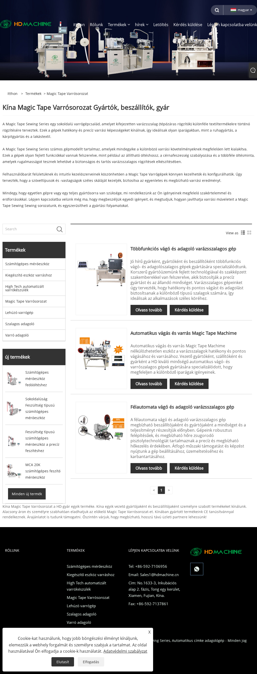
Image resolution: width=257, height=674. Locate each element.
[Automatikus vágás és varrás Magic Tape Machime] (101, 353)
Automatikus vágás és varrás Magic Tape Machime (184, 333)
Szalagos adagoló (19, 323)
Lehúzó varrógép (19, 312)
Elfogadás (91, 661)
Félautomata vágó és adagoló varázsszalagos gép (182, 407)
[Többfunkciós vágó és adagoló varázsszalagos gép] (101, 268)
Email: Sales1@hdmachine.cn (153, 574)
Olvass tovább (149, 310)
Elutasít (62, 661)
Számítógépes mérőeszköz (27, 263)
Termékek (33, 93)
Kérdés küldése (189, 310)
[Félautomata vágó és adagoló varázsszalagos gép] (101, 427)
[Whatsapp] (196, 569)
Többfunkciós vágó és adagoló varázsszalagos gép (183, 249)
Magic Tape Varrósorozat (26, 301)
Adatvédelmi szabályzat (125, 651)
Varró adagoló (17, 335)
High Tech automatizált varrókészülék (24, 288)
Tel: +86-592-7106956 (147, 566)
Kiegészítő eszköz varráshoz (28, 275)
